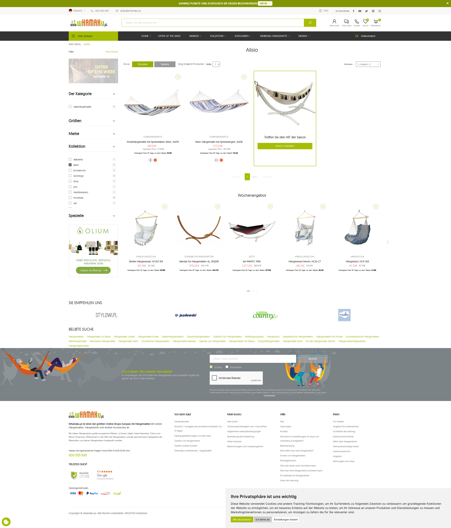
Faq (282, 421)
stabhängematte (82, 106)
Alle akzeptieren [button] (242, 519)
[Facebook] (354, 11)
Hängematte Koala (148, 336)
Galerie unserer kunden (185, 445)
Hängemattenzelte (79, 345)
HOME (144, 36)
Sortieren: (348, 64)
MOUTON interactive (136, 513)
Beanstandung (287, 445)
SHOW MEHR (269, 395)
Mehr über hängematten (345, 441)
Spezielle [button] (76, 215)
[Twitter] (367, 11)
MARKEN (194, 36)
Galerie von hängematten (187, 440)
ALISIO (87, 44)
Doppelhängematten (198, 336)
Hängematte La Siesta (98, 336)
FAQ (326, 10)
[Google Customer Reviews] (106, 475)
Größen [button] (75, 120)
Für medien (338, 421)
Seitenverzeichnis (341, 451)
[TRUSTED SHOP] (80, 475)
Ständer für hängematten (199, 256)
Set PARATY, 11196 (252, 261)
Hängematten (76, 336)
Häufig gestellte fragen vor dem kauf (192, 435)
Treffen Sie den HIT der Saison (285, 137)
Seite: (209, 64)
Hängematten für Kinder (329, 336)
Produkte (143, 64)
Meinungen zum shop (343, 461)
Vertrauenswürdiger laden (346, 446)
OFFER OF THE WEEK (169, 36)
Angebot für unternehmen (346, 426)
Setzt (252, 256)
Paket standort (234, 441)
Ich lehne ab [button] (263, 519)
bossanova (79, 170)
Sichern (218, 367)
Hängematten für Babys (242, 341)
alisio (76, 165)
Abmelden (236, 367)
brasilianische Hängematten (298, 336)
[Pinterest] (374, 11)
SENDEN (312, 358)
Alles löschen (112, 51)
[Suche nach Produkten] (310, 23)
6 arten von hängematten (292, 455)
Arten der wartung (289, 480)
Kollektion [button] (77, 146)
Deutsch (77, 10)
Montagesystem (288, 460)
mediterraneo (80, 192)
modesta (78, 197)
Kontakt (284, 431)
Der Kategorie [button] (80, 93)
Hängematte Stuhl (292, 341)
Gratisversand (368, 36)
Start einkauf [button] (85, 36)
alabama (78, 159)
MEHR (264, 3)
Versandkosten (181, 421)
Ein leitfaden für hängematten (294, 475)
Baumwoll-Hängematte (102, 341)
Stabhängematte (152, 136)
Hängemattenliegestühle (352, 341)
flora (75, 181)
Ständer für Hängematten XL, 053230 (199, 261)
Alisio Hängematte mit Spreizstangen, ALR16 (219, 141)
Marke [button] (74, 133)
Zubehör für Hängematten (227, 336)
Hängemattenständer (184, 341)
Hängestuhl (357, 256)
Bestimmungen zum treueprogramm (245, 446)
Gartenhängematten (173, 336)
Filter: (71, 51)
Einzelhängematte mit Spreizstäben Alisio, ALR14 (153, 141)
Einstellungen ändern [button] (286, 519)
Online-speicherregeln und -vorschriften (247, 426)
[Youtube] (360, 11)
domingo (78, 175)
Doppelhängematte (269, 341)
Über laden (285, 426)
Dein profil (232, 421)
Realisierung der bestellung (240, 436)
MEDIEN (302, 36)
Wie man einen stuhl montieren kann (298, 465)
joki (75, 186)
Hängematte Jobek (124, 336)
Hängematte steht (128, 341)
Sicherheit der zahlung (344, 431)
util (75, 203)
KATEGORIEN (242, 36)
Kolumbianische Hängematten (362, 336)
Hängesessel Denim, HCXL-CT (305, 261)
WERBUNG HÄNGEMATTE (273, 36)
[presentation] (116, 242)
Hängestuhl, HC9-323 (357, 261)
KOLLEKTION (217, 36)
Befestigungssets (254, 336)
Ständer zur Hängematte (212, 341)
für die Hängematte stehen (320, 341)
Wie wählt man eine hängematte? (297, 450)
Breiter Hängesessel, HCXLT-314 (146, 261)
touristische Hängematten (155, 341)
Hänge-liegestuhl (146, 256)
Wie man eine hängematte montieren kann (301, 470)
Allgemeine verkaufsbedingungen (244, 431)
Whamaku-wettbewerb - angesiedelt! (193, 450)
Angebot (337, 456)
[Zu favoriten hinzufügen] (178, 77)
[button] (334, 23)
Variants (165, 64)
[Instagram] (380, 11)
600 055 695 (102, 10)
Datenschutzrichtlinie (343, 436)
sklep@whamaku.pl (130, 10)
